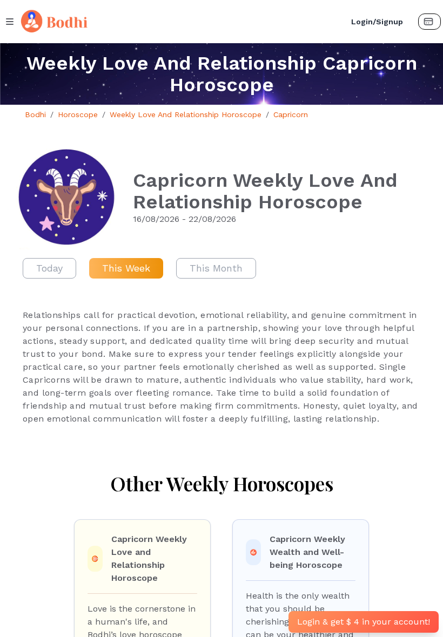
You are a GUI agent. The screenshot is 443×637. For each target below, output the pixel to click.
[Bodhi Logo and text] (178, 22)
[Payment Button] (429, 21)
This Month (216, 268)
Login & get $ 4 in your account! (363, 621)
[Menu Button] (9, 21)
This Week (126, 268)
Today (49, 268)
